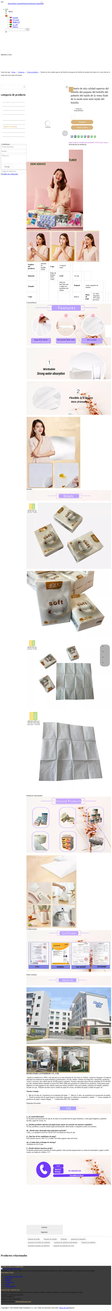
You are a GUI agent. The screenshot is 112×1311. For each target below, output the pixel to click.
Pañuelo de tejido (34, 1239)
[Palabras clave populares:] (42, 3)
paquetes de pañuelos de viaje (63, 1246)
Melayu (15, 27)
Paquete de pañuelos (88, 1242)
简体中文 (16, 22)
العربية (15, 25)
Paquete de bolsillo (50, 1239)
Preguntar (82, 122)
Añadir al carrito (82, 127)
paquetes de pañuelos (78, 1239)
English (15, 18)
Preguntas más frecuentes (14, 1276)
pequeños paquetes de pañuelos (39, 1246)
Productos (8, 1278)
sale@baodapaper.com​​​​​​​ (23, 1301)
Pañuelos (64, 1239)
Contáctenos (9, 1282)
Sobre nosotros (10, 1286)
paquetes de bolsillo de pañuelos (39, 1242)
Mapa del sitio (64, 1308)
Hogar (7, 1284)
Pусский (15, 20)
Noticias (8, 1280)
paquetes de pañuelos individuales (65, 1242)
